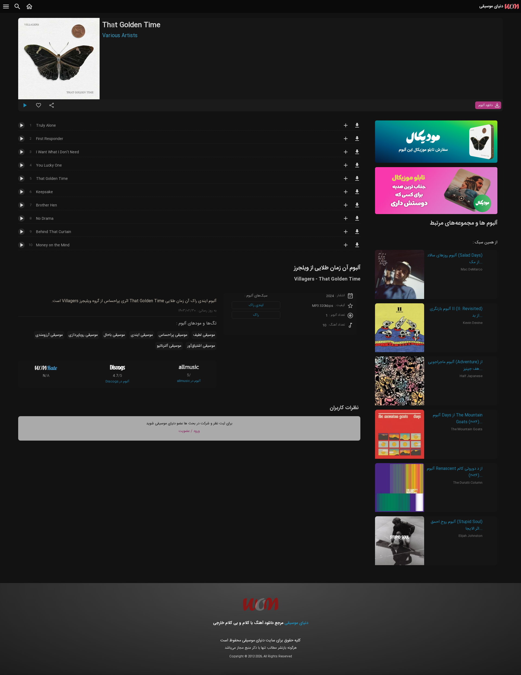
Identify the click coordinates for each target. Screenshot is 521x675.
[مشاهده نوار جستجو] (17, 9)
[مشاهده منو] (6, 9)
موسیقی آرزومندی (49, 335)
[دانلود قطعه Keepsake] (357, 194)
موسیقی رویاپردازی (83, 335)
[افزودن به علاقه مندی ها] (39, 107)
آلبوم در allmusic (189, 381)
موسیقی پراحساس (173, 335)
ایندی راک (256, 305)
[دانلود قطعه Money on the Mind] (357, 247)
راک (256, 315)
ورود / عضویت (189, 431)
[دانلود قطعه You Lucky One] (357, 167)
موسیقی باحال (114, 335)
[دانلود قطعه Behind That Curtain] (357, 234)
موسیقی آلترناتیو (169, 346)
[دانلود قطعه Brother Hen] (357, 207)
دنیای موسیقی (296, 623)
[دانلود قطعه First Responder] (357, 141)
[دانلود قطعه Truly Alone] (357, 127)
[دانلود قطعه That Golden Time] (357, 181)
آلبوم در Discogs (117, 381)
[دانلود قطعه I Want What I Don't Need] (357, 154)
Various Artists (120, 36)
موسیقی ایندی (142, 335)
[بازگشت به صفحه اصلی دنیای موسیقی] (29, 9)
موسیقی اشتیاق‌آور (201, 346)
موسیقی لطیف (204, 335)
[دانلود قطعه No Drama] (357, 221)
